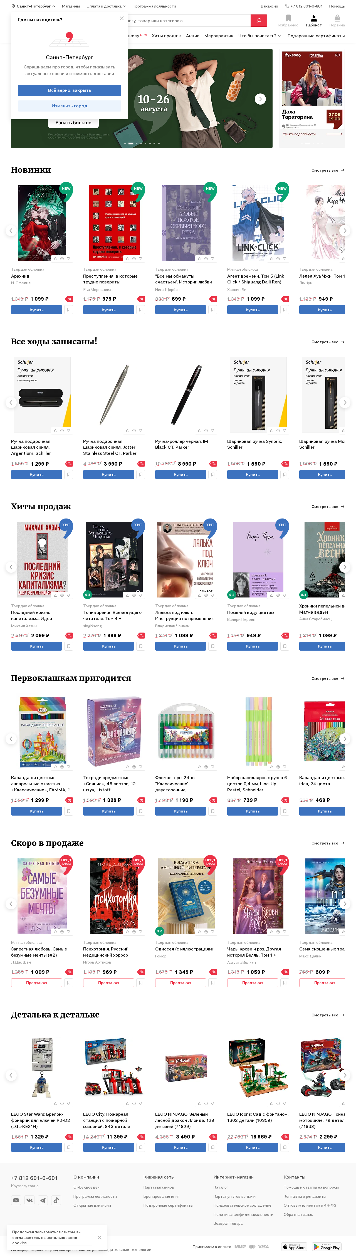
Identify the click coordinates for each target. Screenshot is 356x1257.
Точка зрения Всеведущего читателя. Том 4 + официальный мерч (112, 615)
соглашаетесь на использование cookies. (44, 1240)
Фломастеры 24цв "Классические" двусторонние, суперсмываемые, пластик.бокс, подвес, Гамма (186, 783)
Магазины (71, 6)
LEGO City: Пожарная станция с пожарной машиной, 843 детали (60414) (106, 1120)
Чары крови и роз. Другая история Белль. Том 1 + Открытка (254, 952)
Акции (192, 35)
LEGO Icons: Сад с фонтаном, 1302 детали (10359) (258, 1117)
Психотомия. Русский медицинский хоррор (105, 952)
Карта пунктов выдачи (235, 1196)
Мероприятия (218, 35)
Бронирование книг (161, 1196)
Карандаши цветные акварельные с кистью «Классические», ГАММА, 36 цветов (42, 783)
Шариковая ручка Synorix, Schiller (254, 444)
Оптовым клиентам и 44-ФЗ (310, 1205)
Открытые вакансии (92, 1205)
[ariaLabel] (99, 1237)
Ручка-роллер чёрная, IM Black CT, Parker (181, 444)
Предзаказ (36, 982)
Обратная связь (298, 1214)
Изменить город (70, 105)
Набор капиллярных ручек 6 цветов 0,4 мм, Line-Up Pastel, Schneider (257, 783)
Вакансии (269, 6)
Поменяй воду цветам (250, 612)
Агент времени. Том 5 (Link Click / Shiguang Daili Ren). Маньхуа (255, 279)
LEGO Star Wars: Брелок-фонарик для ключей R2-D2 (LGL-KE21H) (40, 1120)
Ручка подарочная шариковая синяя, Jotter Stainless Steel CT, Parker (110, 447)
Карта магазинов (159, 1187)
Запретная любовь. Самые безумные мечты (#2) (39, 952)
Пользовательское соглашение (242, 1205)
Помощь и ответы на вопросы (311, 1187)
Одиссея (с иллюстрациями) (185, 949)
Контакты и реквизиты (305, 1196)
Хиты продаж (166, 35)
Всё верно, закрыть (69, 90)
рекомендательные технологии (121, 1249)
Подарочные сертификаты (316, 35)
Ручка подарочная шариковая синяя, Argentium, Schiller (31, 447)
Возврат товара (228, 1223)
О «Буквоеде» (86, 1187)
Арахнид (20, 276)
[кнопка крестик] (122, 18)
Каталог (221, 1187)
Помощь (337, 6)
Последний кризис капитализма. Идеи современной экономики (37, 615)
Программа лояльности (95, 1196)
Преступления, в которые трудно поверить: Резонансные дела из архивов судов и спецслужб (113, 279)
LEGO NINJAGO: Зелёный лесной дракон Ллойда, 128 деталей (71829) (184, 1120)
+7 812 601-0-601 (34, 1178)
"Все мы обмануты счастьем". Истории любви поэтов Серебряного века (183, 279)
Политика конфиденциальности (243, 1214)
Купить (37, 309)
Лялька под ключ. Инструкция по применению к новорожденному (185, 615)
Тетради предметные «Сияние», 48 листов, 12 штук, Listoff (109, 783)
